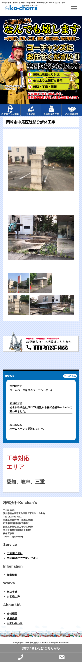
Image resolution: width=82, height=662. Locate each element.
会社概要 (12, 613)
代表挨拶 (12, 618)
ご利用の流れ (14, 553)
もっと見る (70, 376)
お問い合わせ (14, 623)
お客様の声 (13, 596)
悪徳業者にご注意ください (22, 558)
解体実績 (12, 591)
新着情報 (12, 574)
